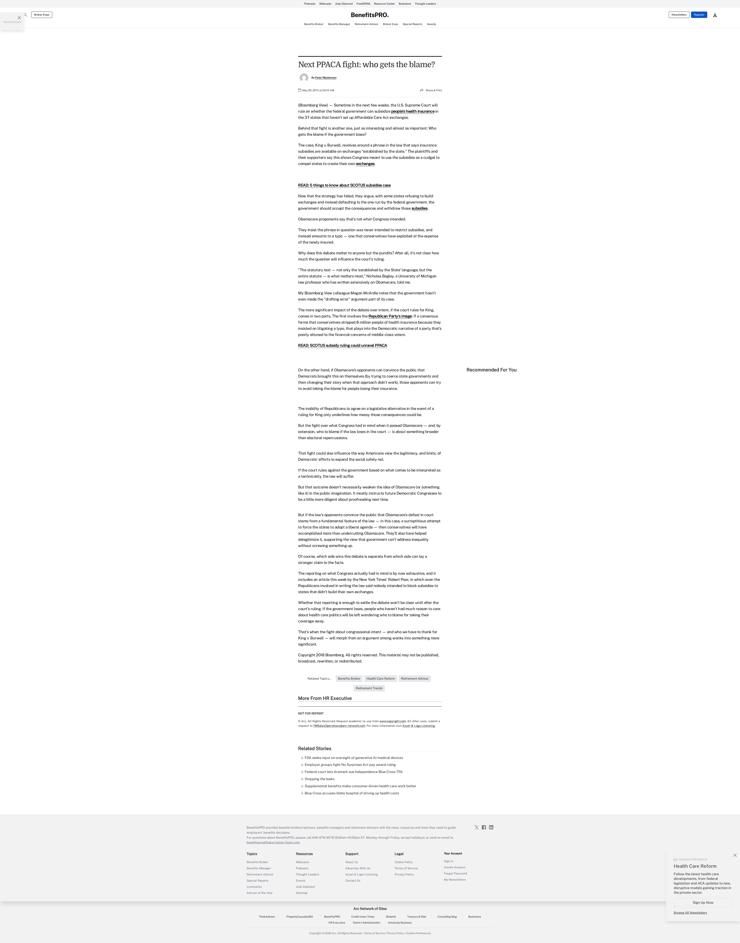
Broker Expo (41, 14)
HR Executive (336, 922)
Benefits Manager (259, 868)
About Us (351, 862)
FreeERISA (363, 3)
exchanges (365, 163)
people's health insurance (413, 111)
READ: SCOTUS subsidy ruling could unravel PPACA (342, 345)
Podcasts (309, 3)
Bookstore (405, 3)
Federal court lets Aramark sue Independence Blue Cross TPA (354, 772)
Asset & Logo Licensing (361, 874)
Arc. (334, 933)
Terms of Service (406, 868)
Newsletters (679, 14)
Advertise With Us (357, 868)
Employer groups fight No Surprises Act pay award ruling (350, 765)
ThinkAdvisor (267, 916)
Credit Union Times (362, 916)
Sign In (448, 861)
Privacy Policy (404, 874)
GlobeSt (391, 916)
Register (699, 14)
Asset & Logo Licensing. (418, 725)
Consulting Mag (447, 916)
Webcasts (325, 3)
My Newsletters (455, 879)
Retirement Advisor (260, 874)
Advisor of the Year (260, 892)
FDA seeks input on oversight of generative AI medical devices (354, 758)
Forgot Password (455, 873)
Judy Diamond (344, 3)
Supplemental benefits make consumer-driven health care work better (360, 786)
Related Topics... (320, 678)
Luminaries (254, 886)
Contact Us (352, 880)
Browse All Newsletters (690, 913)
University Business (400, 922)
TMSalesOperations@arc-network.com (339, 725)
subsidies (420, 208)
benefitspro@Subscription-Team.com (273, 842)
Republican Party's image (390, 316)
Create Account (454, 867)
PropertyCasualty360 (299, 916)
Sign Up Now (703, 902)
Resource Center (384, 3)
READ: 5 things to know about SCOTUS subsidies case (344, 185)
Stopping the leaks (320, 779)
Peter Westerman (325, 77)
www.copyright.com (392, 721)
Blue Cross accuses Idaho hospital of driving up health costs (352, 793)
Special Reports (257, 880)
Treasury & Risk (416, 916)
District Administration (366, 922)
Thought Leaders (425, 3)
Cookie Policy (404, 862)
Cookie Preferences (418, 933)
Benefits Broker (257, 862)
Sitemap (301, 892)
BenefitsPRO (332, 916)
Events (300, 880)
